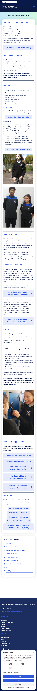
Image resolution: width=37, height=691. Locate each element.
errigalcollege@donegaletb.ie (13, 611)
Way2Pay (8, 571)
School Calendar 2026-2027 (14, 564)
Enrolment (9, 543)
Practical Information (12, 560)
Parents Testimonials (12, 553)
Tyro (7, 567)
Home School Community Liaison (15, 550)
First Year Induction (11, 547)
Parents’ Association (12, 557)
